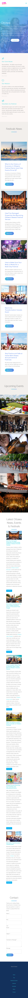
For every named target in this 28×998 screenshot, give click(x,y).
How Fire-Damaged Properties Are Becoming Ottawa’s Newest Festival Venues (13, 543)
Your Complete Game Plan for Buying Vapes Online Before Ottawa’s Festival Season (13, 667)
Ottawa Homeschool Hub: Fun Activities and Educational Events (13, 786)
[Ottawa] (4, 3)
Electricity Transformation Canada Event (13, 310)
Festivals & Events (14, 980)
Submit (9, 954)
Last (7, 926)
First (7, 920)
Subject (8, 934)
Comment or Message (11, 940)
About (14, 989)
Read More (5, 40)
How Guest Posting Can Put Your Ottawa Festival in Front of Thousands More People (13, 606)
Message (8, 948)
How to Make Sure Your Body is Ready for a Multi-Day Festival (13, 264)
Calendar (15, 40)
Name (8, 913)
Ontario (12, 856)
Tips (14, 977)
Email (7, 927)
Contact (14, 992)
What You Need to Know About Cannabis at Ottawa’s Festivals (13, 723)
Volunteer (14, 986)
